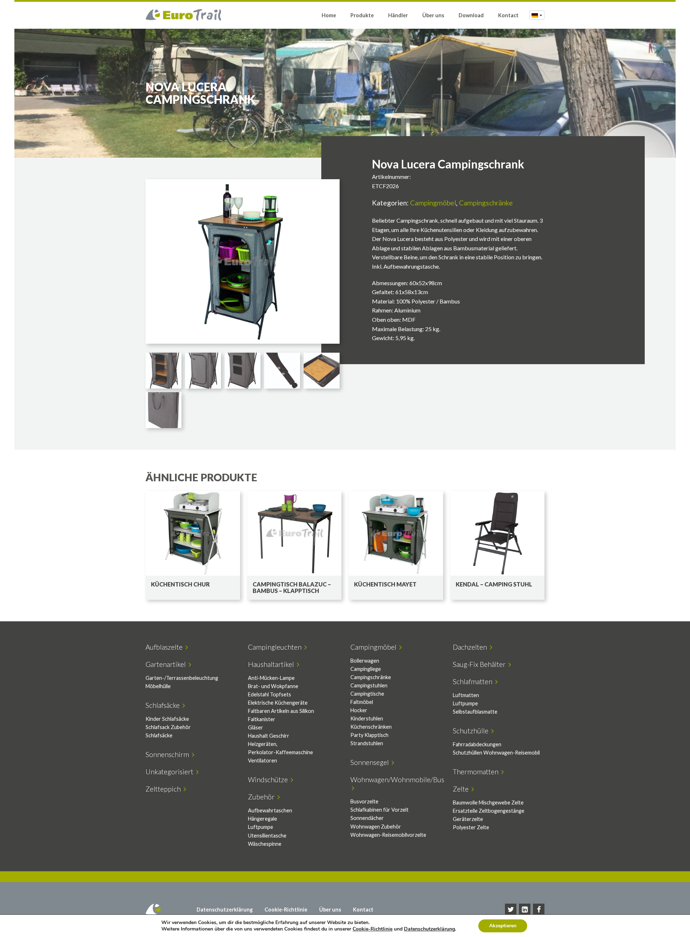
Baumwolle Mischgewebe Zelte (488, 802)
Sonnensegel (371, 762)
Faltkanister (261, 719)
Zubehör (262, 797)
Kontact (508, 15)
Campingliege (365, 669)
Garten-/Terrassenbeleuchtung (182, 678)
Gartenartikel (167, 664)
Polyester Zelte (471, 827)
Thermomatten (477, 771)
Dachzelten (471, 647)
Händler (398, 15)
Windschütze (269, 779)
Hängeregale (262, 819)
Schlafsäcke (164, 705)
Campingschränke (486, 203)
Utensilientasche (267, 835)
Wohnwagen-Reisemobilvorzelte (388, 835)
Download (471, 15)
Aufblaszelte (165, 647)
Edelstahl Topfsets (269, 694)
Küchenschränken (371, 727)
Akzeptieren (502, 925)
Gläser (255, 727)
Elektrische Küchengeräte (278, 703)
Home (329, 15)
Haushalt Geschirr (268, 736)
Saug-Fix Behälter (481, 664)
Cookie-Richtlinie (285, 909)
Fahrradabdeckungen (477, 744)
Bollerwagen (364, 661)
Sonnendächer (367, 818)
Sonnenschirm (169, 754)
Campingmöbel (433, 203)
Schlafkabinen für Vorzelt (379, 810)
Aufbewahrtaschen (270, 810)
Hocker (358, 710)
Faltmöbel (361, 702)
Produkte (362, 15)
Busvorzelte (364, 801)
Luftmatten (466, 695)
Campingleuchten (276, 647)
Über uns (433, 15)
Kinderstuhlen (366, 718)
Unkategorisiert (171, 771)
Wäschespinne (264, 844)
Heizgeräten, (262, 744)
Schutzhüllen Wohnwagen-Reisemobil (496, 753)
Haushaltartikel (272, 664)
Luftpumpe (465, 703)
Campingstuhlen (368, 685)
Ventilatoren (262, 760)
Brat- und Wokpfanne (273, 686)
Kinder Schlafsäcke (167, 719)
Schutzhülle (472, 731)
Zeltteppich (165, 789)
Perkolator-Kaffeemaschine (280, 752)
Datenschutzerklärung (225, 909)
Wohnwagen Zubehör (375, 827)
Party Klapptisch (369, 735)
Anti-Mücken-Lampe (271, 678)
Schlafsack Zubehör (168, 727)
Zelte (462, 789)
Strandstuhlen (366, 743)
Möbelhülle (158, 686)
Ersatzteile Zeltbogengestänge (488, 811)
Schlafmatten (474, 681)
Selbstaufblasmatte (475, 712)
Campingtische (367, 694)
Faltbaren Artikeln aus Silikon (281, 711)
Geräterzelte (468, 819)
